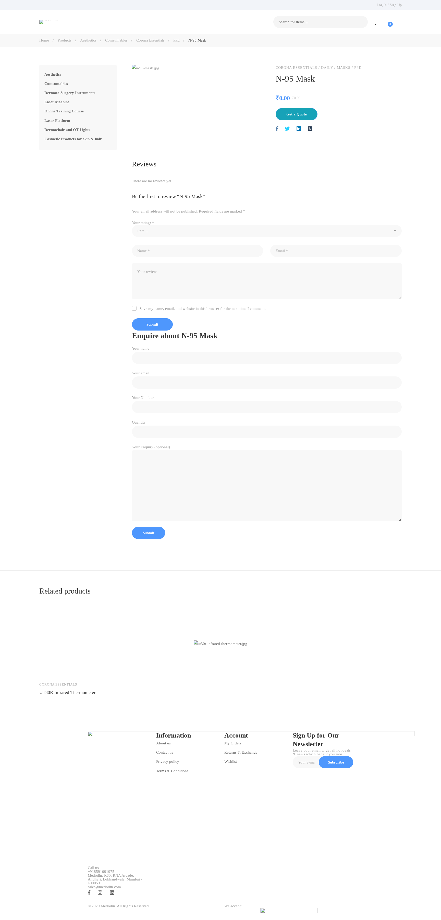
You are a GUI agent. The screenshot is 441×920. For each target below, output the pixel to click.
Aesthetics (88, 40)
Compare (77, 670)
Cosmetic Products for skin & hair (73, 139)
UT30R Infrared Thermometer (67, 692)
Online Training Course (64, 111)
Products (64, 40)
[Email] (321, 128)
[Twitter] (287, 128)
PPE (176, 40)
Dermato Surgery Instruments (69, 93)
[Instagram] (100, 893)
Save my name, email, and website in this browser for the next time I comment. (203, 309)
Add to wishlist (63, 670)
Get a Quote (296, 114)
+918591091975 (101, 872)
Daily (327, 68)
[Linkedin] (299, 128)
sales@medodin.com (104, 887)
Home (44, 40)
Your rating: (143, 223)
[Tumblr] (310, 128)
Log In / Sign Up (389, 5)
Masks (343, 68)
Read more (48, 670)
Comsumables (116, 40)
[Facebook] (277, 128)
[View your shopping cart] (387, 22)
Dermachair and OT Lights (67, 130)
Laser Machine (56, 102)
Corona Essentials (150, 40)
